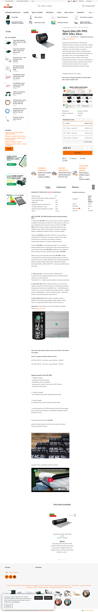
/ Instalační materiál (31, 587)
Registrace (89, 1)
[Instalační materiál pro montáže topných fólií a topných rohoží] (68, 593)
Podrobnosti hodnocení (86, 37)
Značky (8, 31)
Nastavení (8, 606)
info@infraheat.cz (13, 572)
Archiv (9, 149)
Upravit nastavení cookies (47, 610)
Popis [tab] (48, 187)
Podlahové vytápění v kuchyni (13, 142)
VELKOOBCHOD (9, 1)
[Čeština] (70, 1)
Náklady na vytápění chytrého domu (15, 136)
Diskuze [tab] (75, 187)
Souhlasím (48, 598)
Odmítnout (38, 598)
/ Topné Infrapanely (43, 587)
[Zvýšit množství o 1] (91, 148)
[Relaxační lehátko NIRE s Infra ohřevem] (77, 593)
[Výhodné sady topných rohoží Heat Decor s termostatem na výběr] (58, 593)
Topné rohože (48, 585)
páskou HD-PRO (40, 308)
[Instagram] (10, 577)
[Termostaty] (49, 593)
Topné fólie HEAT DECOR (13, 585)
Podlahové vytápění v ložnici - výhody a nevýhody (15, 144)
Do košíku (78, 153)
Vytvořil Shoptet (88, 610)
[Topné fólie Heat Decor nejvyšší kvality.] (12, 593)
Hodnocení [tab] (61, 187)
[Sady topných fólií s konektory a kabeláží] (40, 593)
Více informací (16, 602)
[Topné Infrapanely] (30, 593)
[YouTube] (14, 577)
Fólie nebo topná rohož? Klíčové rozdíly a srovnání (14, 133)
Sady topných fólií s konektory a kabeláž (33, 585)
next (76, 536)
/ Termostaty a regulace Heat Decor (81, 585)
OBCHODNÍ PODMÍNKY (22, 1)
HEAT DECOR (70, 39)
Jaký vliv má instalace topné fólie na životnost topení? (15, 139)
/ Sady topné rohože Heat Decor (62, 585)
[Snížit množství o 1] (83, 148)
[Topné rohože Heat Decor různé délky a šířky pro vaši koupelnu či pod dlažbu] (21, 593)
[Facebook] (7, 577)
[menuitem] (12, 12)
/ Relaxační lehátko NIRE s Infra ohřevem (61, 587)
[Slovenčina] (75, 1)
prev (48, 536)
